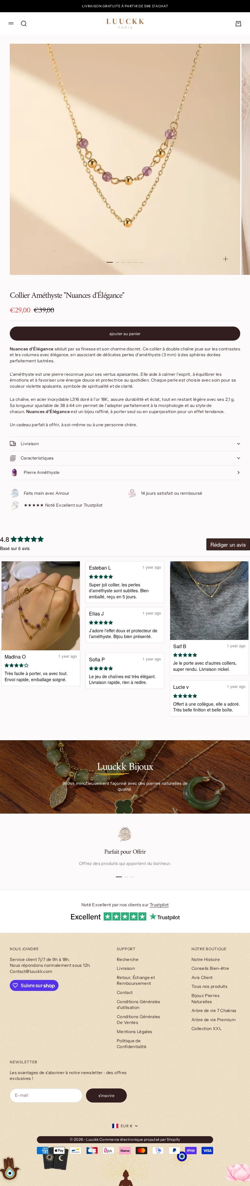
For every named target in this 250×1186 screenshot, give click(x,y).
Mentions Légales (134, 1031)
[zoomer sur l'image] (226, 259)
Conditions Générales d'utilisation (138, 1005)
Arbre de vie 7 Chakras (214, 1010)
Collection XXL (206, 1028)
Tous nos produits (209, 986)
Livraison (126, 968)
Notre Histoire (205, 959)
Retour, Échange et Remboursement (136, 980)
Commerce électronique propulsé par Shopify (139, 1139)
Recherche (127, 959)
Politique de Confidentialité (131, 1044)
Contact (125, 992)
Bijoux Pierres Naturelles (205, 998)
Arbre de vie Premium (213, 1019)
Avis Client (202, 977)
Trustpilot (159, 904)
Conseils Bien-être (210, 968)
